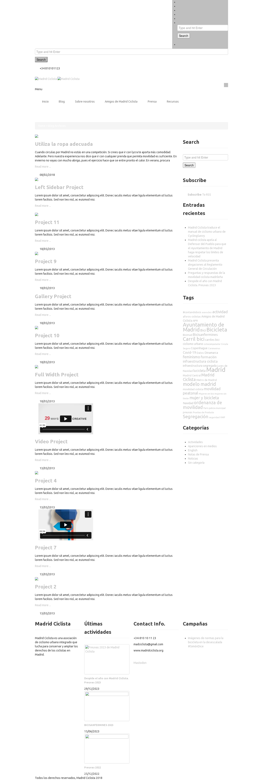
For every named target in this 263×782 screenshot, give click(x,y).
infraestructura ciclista (200, 361)
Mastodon (140, 662)
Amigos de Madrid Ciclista (121, 101)
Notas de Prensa (198, 454)
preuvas (187, 412)
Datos (200, 352)
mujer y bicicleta (204, 398)
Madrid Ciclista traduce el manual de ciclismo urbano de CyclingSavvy (207, 231)
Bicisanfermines (205, 334)
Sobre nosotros (85, 101)
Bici (203, 330)
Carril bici (193, 339)
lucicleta (199, 370)
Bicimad (187, 334)
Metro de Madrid (206, 379)
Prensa (152, 101)
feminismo (191, 357)
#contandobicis (192, 312)
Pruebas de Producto (203, 412)
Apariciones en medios (202, 446)
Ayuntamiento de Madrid (203, 327)
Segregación (195, 416)
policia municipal (217, 408)
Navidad (188, 403)
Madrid (215, 369)
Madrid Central (192, 375)
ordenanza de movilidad (202, 405)
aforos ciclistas (192, 316)
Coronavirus (214, 348)
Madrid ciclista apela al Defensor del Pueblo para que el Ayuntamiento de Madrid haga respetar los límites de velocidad (207, 248)
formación (209, 357)
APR (195, 320)
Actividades (195, 442)
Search (183, 36)
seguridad (214, 417)
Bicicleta (216, 330)
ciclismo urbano (193, 343)
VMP (222, 417)
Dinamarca (211, 352)
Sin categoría (196, 462)
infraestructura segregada (200, 365)
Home (41, 125)
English (192, 450)
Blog (62, 101)
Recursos (173, 101)
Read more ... (43, 166)
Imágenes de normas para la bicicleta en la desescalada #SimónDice (205, 642)
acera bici (207, 312)
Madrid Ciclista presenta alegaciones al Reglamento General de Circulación (205, 264)
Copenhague (199, 348)
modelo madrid (199, 384)
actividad (220, 312)
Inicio (45, 101)
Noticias (193, 458)
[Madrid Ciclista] (57, 78)
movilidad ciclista (193, 389)
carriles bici (212, 339)
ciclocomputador (212, 344)
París (205, 408)
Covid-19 (189, 352)
